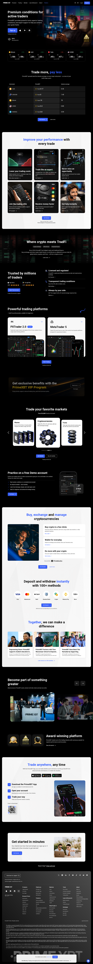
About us (78, 889)
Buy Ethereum (65, 911)
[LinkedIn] (66, 875)
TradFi (50, 902)
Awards (77, 895)
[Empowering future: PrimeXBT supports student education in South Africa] (20, 639)
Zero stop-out (38, 911)
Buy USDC (65, 915)
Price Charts (65, 889)
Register (87, 2)
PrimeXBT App (38, 891)
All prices (24, 913)
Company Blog (79, 900)
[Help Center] (75, 3)
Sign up (12, 30)
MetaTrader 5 (38, 893)
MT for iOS (51, 909)
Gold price (24, 911)
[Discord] (87, 875)
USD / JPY (24, 909)
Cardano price (25, 906)
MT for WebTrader (52, 915)
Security (37, 904)
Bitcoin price (24, 898)
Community (78, 891)
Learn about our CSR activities (45, 660)
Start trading (51, 286)
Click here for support (11, 875)
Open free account (14, 290)
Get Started (42, 119)
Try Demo (11, 494)
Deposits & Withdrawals (40, 902)
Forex (50, 889)
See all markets (51, 456)
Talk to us (50, 295)
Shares (50, 895)
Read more (75, 385)
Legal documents (85, 920)
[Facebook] (69, 875)
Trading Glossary (66, 904)
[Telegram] (80, 875)
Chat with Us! (50, 866)
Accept (55, 956)
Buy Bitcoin (65, 909)
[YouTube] (73, 875)
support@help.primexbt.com (17, 881)
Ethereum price (25, 900)
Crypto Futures (25, 889)
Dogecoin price (25, 904)
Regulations (78, 893)
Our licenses (51, 277)
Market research (66, 900)
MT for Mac (51, 911)
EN (77, 2)
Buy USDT (65, 913)
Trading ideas (65, 895)
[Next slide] (85, 432)
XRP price (24, 902)
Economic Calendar (66, 893)
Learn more (52, 119)
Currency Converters (67, 891)
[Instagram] (62, 875)
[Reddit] (83, 875)
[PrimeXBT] (6, 3)
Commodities (52, 893)
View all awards (50, 745)
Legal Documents (79, 904)
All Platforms (38, 895)
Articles (64, 902)
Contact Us (78, 902)
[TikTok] (76, 875)
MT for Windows (52, 913)
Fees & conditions (39, 900)
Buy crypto (47, 533)
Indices (50, 891)
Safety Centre (78, 906)
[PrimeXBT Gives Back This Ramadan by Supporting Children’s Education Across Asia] (72, 639)
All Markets (51, 900)
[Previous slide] (8, 432)
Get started (47, 544)
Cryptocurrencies (52, 897)
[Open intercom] (88, 961)
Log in (81, 2)
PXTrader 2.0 (38, 889)
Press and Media (79, 897)
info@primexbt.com (16, 879)
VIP (36, 906)
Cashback (38, 913)
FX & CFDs (24, 891)
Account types (38, 909)
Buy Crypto (24, 893)
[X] (58, 875)
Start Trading (46, 361)
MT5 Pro (50, 917)
